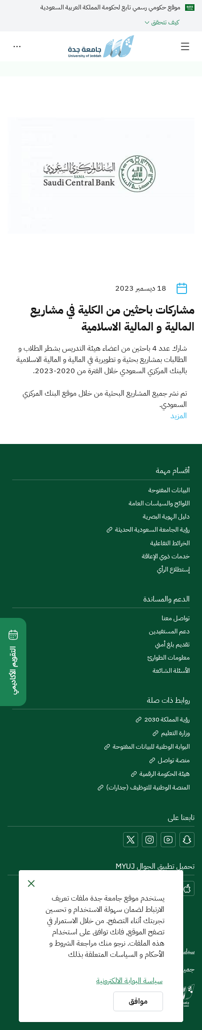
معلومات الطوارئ (169, 657)
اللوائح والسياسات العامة (159, 503)
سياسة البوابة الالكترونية (129, 980)
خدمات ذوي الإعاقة (166, 556)
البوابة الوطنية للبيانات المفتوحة (151, 747)
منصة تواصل (174, 760)
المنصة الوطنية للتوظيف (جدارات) (148, 787)
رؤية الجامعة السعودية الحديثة (152, 529)
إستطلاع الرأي (173, 569)
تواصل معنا (176, 618)
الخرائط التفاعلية (170, 543)
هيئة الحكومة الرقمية (165, 774)
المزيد (179, 415)
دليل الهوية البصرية (166, 516)
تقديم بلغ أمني (172, 644)
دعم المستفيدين (169, 631)
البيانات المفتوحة (169, 490)
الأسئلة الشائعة (171, 671)
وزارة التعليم (175, 733)
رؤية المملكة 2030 (167, 719)
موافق (138, 1001)
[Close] (31, 883)
